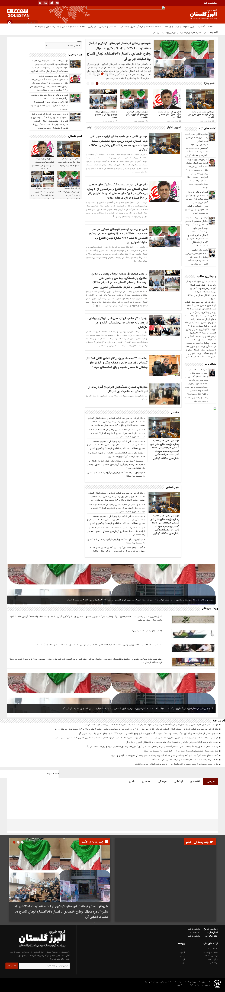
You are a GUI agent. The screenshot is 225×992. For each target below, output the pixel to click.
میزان (182, 955)
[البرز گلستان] (35, 948)
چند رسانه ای (52, 27)
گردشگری (214, 962)
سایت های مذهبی (210, 952)
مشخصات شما (210, 3)
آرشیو (89, 127)
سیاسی (210, 781)
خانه (210, 27)
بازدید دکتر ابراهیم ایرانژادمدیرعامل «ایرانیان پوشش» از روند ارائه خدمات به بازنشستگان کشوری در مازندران (196, 257)
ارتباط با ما (38, 27)
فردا (183, 959)
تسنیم (182, 948)
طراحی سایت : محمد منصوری (188, 984)
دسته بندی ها (52, 773)
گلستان (201, 27)
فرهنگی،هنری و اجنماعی (131, 27)
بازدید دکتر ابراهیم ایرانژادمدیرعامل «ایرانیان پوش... (203, 114)
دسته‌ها (79, 41)
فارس (182, 952)
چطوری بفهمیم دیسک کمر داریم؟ (147, 631)
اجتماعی (178, 781)
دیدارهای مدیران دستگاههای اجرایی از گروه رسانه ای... (135, 113)
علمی (132, 781)
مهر (183, 962)
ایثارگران (92, 27)
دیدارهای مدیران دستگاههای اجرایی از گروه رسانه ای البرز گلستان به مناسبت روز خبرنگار (117, 389)
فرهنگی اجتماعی (211, 955)
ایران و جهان (188, 27)
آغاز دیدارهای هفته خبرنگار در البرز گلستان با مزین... (104, 113)
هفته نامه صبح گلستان (73, 27)
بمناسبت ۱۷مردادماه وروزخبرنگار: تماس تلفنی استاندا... (170, 114)
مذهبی (146, 781)
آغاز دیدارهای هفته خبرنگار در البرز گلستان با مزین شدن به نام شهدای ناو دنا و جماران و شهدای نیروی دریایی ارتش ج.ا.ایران (117, 549)
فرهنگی (162, 781)
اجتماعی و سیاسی (107, 27)
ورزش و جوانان (172, 27)
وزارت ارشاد (213, 959)
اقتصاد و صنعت (153, 27)
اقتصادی (195, 781)
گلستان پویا (213, 948)
